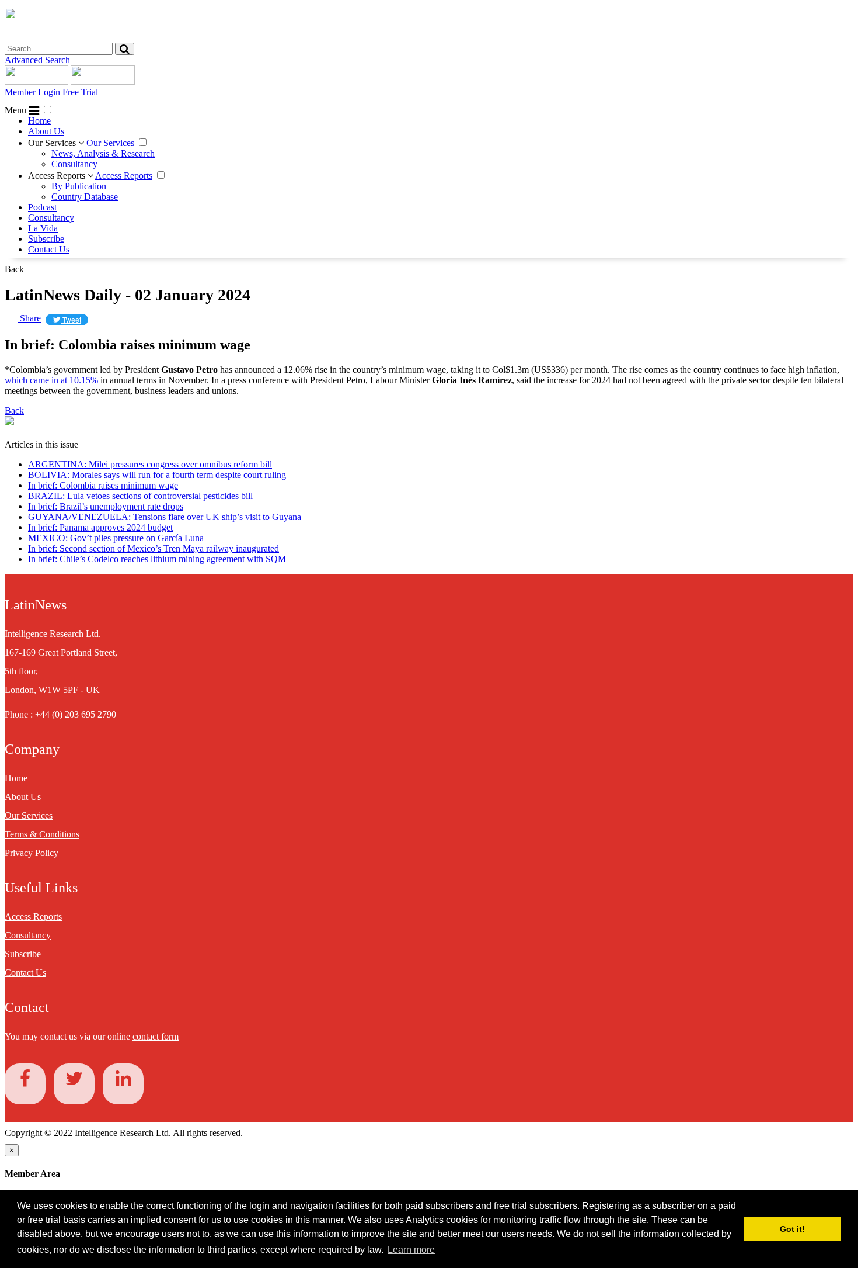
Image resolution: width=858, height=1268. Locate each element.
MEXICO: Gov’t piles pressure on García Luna (116, 538)
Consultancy (74, 164)
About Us (46, 131)
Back (14, 269)
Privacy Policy (31, 853)
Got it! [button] (792, 1229)
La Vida (43, 228)
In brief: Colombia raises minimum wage (103, 485)
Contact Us (48, 249)
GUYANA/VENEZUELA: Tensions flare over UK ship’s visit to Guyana (164, 517)
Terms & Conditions (42, 834)
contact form (155, 1036)
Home (39, 121)
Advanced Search (37, 60)
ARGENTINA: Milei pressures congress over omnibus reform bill (150, 464)
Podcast (42, 207)
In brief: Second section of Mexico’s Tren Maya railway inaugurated (153, 548)
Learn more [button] (411, 1250)
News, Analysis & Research (103, 153)
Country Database (84, 197)
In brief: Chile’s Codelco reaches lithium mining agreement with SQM (157, 559)
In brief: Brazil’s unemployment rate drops (105, 506)
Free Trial (80, 92)
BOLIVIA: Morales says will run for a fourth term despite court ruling (157, 475)
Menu (17, 110)
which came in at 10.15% (51, 380)
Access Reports (58, 176)
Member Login (32, 92)
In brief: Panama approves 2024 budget (100, 527)
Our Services (53, 143)
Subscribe (46, 239)
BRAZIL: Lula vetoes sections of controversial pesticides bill (140, 496)
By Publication (78, 186)
